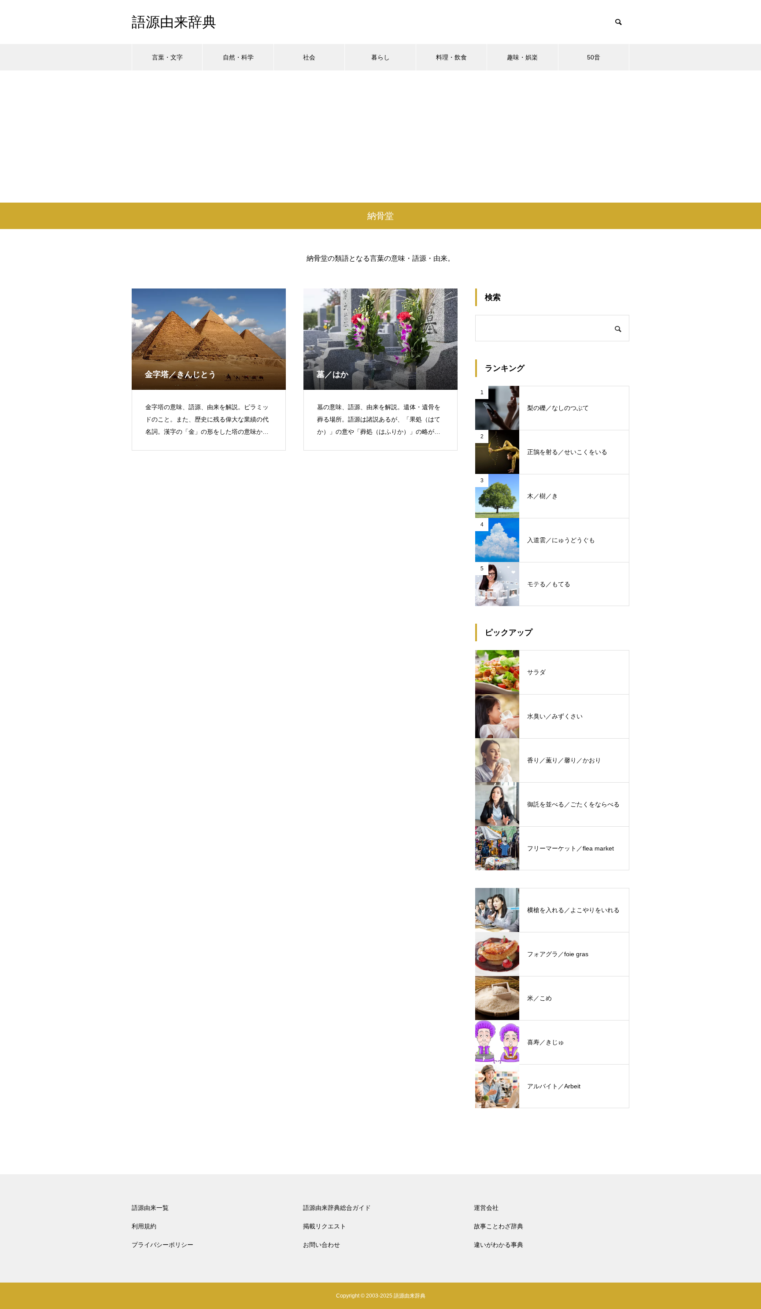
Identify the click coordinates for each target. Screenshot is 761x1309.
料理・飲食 (451, 57)
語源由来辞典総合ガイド (337, 1207)
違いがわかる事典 (498, 1244)
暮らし (380, 57)
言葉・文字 (167, 57)
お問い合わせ (321, 1244)
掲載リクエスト (324, 1226)
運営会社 (486, 1207)
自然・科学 (238, 57)
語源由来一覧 (150, 1207)
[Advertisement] (380, 136)
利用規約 (144, 1226)
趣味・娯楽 (522, 57)
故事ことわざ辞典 (498, 1226)
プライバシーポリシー (162, 1244)
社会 (309, 57)
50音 (593, 57)
